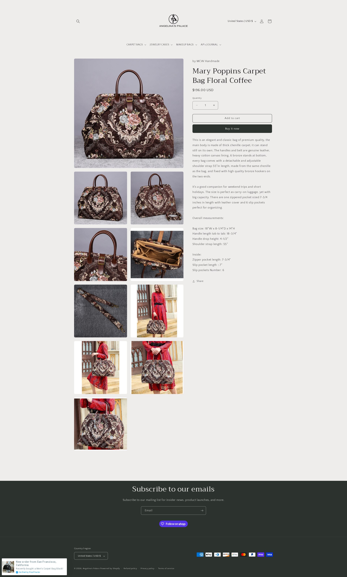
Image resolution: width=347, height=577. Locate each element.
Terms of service (166, 568)
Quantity (197, 98)
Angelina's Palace (91, 569)
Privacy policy (148, 568)
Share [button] (200, 281)
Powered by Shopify (110, 569)
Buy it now (232, 128)
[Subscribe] (202, 510)
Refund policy (130, 568)
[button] (78, 21)
